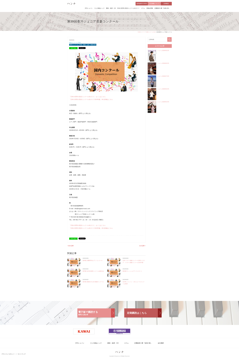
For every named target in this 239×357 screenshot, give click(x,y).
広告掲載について (154, 3)
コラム (143, 8)
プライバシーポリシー (8, 354)
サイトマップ (21, 354)
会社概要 (161, 343)
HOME (139, 32)
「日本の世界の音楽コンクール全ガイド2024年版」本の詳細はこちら (91, 99)
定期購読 (166, 3)
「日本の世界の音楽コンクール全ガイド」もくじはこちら (87, 96)
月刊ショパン (89, 8)
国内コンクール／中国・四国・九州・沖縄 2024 (83, 44)
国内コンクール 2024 (151, 32)
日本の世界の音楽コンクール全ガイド (128, 8)
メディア (143, 32)
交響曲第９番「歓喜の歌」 (162, 8)
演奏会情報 (149, 8)
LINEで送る (73, 48)
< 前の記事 (70, 245)
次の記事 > (142, 245)
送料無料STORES (141, 3)
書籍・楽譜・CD (111, 8)
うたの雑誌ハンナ (99, 8)
